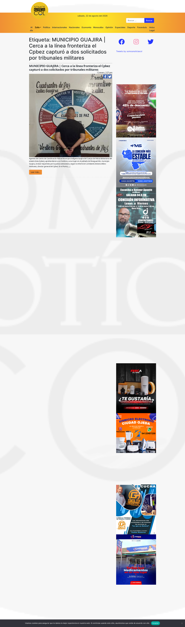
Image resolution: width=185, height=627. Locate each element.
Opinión (109, 27)
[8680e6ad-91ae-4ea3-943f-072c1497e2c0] (136, 509)
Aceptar (155, 623)
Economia (86, 27)
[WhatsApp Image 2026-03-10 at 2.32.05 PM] (136, 162)
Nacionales (74, 27)
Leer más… (35, 172)
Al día (31, 29)
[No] (182, 623)
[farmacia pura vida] (136, 559)
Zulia (37, 27)
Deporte (131, 27)
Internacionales (59, 27)
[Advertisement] (136, 68)
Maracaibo (98, 27)
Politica (46, 27)
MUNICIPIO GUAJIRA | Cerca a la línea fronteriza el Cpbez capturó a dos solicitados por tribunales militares (69, 68)
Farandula (142, 27)
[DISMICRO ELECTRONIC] (136, 433)
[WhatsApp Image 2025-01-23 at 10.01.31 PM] (136, 388)
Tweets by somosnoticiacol (129, 51)
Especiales (120, 27)
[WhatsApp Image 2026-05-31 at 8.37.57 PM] (136, 110)
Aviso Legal (152, 29)
